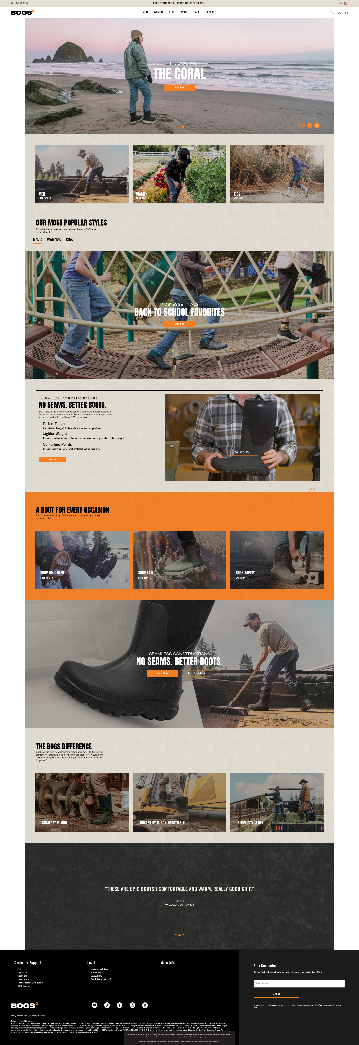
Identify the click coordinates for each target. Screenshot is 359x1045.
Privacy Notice (161, 1037)
